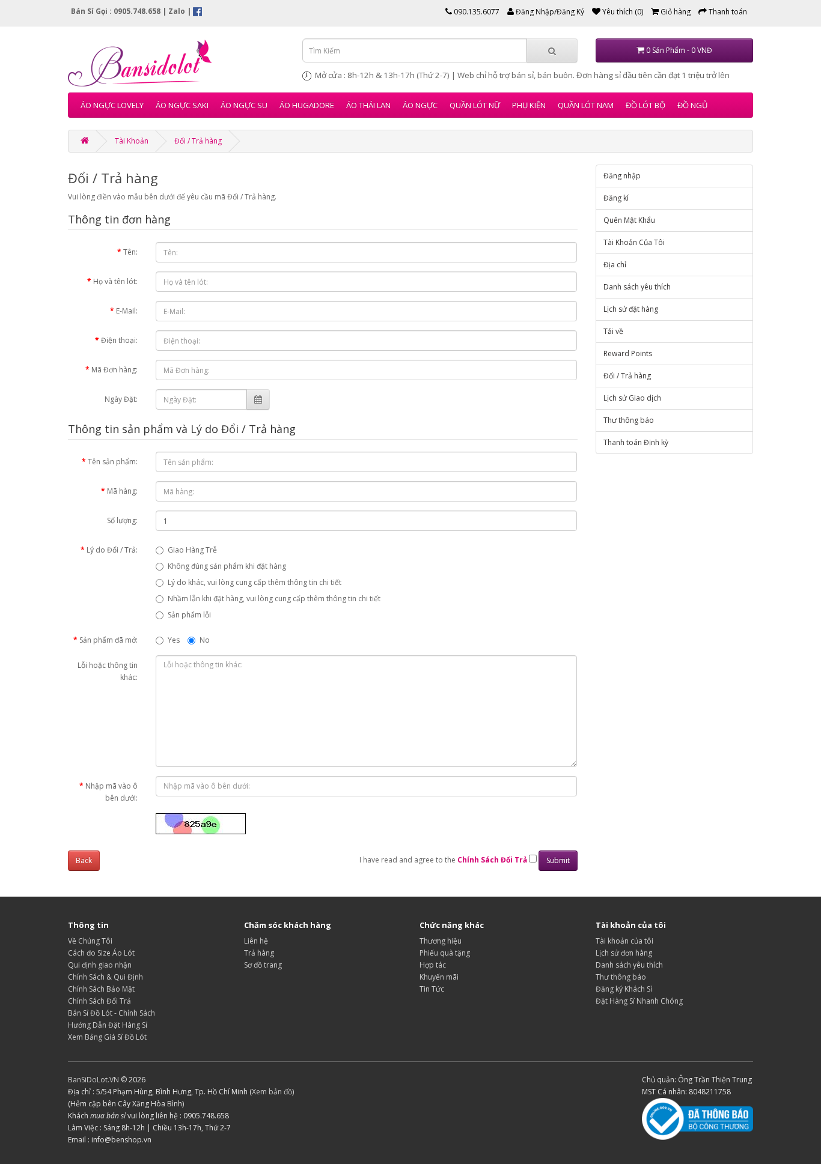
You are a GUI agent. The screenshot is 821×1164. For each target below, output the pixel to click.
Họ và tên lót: (115, 281)
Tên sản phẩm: (113, 461)
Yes (174, 640)
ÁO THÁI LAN (368, 105)
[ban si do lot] (176, 62)
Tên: (130, 252)
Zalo (176, 11)
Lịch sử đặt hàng (630, 309)
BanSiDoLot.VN (93, 1080)
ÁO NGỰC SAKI (182, 105)
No (205, 640)
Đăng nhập (622, 176)
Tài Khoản (131, 141)
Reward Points (627, 353)
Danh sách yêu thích (637, 287)
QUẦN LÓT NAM (586, 105)
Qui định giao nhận (100, 965)
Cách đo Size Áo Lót (101, 953)
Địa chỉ (614, 264)
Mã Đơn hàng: (114, 370)
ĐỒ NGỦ (692, 105)
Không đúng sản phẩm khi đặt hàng (227, 566)
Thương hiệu (441, 941)
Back (84, 860)
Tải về (613, 331)
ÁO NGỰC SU (244, 105)
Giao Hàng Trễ (192, 550)
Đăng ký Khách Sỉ (624, 989)
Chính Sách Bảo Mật (101, 989)
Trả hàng (259, 953)
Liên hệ (256, 941)
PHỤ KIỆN (529, 105)
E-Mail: (127, 311)
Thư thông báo (628, 420)
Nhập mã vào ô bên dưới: (111, 792)
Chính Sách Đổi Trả (99, 1001)
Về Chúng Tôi (90, 941)
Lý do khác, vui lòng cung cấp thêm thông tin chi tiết (254, 582)
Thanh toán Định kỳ (635, 442)
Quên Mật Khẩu (629, 220)
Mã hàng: (122, 491)
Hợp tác (433, 965)
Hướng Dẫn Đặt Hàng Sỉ (107, 1025)
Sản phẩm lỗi (189, 615)
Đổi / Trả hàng (198, 141)
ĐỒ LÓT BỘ (645, 105)
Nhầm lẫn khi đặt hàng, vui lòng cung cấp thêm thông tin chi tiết (274, 598)
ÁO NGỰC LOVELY (112, 105)
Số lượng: (122, 520)
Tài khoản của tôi (624, 941)
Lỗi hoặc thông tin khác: (108, 671)
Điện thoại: (119, 340)
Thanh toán (727, 12)
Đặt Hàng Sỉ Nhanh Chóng (639, 1001)
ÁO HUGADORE (306, 105)
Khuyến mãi (439, 977)
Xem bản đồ (272, 1092)
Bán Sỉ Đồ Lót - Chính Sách (111, 1013)
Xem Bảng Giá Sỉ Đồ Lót (107, 1037)
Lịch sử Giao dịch (632, 398)
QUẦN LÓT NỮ (475, 105)
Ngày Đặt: (121, 399)
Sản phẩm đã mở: (108, 640)
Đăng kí (616, 198)
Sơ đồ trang (263, 965)
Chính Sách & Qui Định (105, 977)
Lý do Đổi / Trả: (112, 550)
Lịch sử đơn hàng (624, 953)
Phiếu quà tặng (445, 953)
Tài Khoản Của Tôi (634, 242)
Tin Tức (432, 989)
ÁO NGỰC (420, 105)
